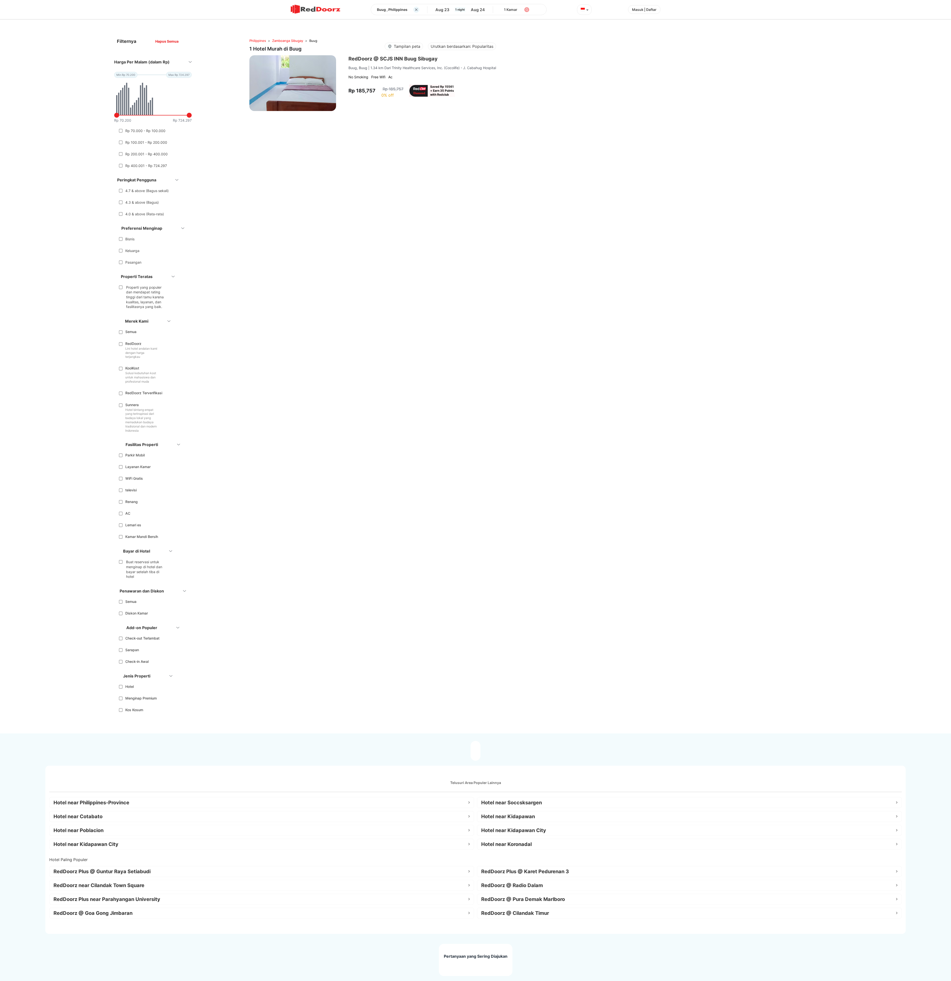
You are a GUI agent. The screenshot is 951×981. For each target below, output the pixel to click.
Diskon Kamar (136, 613)
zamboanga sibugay (287, 41)
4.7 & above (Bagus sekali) (147, 191)
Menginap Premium (141, 698)
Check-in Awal (137, 661)
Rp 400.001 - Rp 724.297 (146, 166)
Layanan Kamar (138, 467)
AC (127, 513)
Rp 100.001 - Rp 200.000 (146, 142)
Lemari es (133, 525)
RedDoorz (133, 343)
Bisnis (129, 239)
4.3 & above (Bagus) (142, 202)
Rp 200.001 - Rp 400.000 (146, 154)
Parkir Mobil (135, 455)
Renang (131, 502)
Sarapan (132, 650)
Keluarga (132, 251)
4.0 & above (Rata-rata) (144, 214)
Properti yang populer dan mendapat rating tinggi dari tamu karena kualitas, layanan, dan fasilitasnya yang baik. (145, 297)
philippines (257, 41)
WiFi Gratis (134, 478)
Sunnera (132, 405)
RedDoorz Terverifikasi (143, 393)
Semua (130, 332)
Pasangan (133, 262)
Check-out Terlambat (142, 638)
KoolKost (132, 368)
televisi (131, 490)
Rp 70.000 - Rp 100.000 (145, 131)
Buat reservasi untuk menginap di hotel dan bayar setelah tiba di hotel (144, 569)
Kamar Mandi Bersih (141, 536)
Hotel (129, 686)
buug (313, 41)
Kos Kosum (134, 710)
